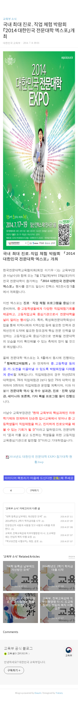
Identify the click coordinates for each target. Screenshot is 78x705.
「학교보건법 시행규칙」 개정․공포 (22, 541)
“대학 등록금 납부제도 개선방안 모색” (24, 516)
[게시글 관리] (20, 491)
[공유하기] (15, 491)
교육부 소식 (10, 19)
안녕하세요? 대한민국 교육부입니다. (25, 662)
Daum (38, 693)
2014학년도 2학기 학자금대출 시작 (22, 520)
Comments (10, 632)
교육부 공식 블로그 (18, 648)
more (72, 556)
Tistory (59, 693)
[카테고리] (5, 4)
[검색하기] (73, 4)
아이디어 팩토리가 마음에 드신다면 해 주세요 (39, 478)
